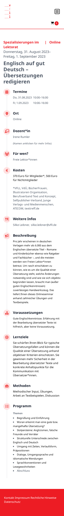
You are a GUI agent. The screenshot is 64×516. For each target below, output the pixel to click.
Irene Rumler (21, 137)
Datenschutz (12, 502)
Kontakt (9, 498)
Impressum (22, 498)
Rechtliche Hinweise (43, 498)
